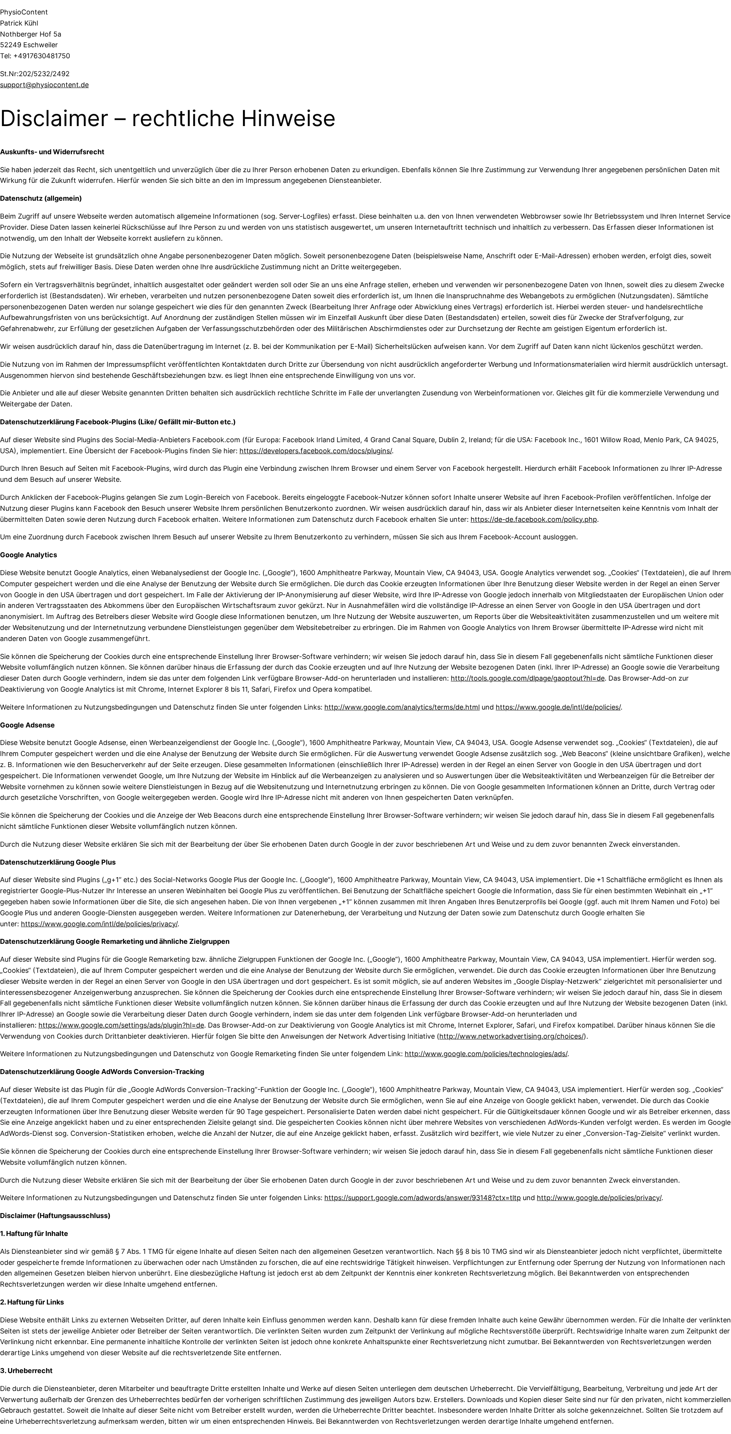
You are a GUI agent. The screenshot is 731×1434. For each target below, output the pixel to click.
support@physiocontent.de (44, 85)
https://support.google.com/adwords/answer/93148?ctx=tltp (422, 1198)
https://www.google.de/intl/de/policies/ (558, 707)
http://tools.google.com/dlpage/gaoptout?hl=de (528, 678)
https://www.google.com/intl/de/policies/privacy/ (99, 924)
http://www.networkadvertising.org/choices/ (511, 1036)
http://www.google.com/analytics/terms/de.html (402, 707)
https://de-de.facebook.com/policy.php (534, 519)
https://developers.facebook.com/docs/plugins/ (315, 451)
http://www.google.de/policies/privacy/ (599, 1198)
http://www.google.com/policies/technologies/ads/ (486, 1054)
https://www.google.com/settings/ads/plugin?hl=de (121, 1025)
